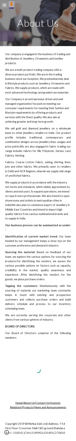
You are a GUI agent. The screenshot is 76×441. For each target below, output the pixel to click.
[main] (38, 23)
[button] (4, 5)
